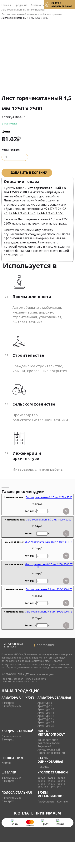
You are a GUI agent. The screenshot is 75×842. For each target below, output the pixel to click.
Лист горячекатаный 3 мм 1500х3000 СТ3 (49, 611)
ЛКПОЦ (6, 763)
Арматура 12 (46, 712)
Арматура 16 (46, 719)
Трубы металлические (51, 794)
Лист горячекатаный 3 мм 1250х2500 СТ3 (49, 589)
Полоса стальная (17, 792)
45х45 (51, 781)
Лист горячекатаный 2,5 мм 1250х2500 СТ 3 (48, 566)
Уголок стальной (53, 772)
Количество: (11, 149)
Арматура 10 (46, 709)
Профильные (46, 801)
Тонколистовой (48, 740)
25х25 (41, 777)
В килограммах (11, 706)
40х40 (41, 781)
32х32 (51, 777)
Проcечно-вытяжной (51, 753)
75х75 (51, 784)
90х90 (61, 784)
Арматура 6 (45, 703)
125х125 (56, 787)
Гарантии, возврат (12, 678)
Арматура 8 (45, 706)
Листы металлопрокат (51, 733)
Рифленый (44, 746)
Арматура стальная (54, 698)
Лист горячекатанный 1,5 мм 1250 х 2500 (49, 497)
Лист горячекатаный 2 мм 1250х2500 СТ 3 (48, 542)
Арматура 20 (46, 725)
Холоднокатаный (49, 749)
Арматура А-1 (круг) (18, 698)
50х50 (61, 781)
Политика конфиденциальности (19, 681)
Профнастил (12, 758)
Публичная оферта (35, 678)
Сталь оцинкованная (50, 760)
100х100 (43, 787)
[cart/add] (66, 511)
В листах (43, 767)
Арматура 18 (46, 722)
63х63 (41, 784)
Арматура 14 (46, 716)
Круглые (62, 801)
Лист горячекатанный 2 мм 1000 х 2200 (49, 519)
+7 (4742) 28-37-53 (50, 213)
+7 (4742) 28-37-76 (22, 213)
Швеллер (9, 772)
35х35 (61, 777)
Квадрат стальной (17, 731)
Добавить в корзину (29, 172)
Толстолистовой (49, 743)
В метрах (8, 703)
